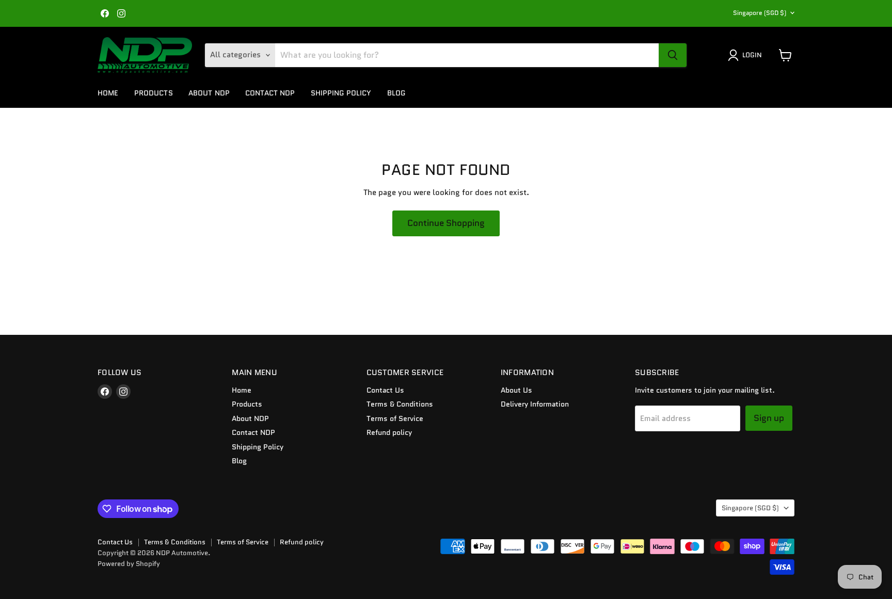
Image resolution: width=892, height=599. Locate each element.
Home (108, 93)
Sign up (769, 418)
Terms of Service (395, 418)
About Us (516, 390)
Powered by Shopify (129, 564)
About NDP (209, 93)
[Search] (673, 55)
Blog (396, 93)
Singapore (759, 12)
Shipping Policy (341, 93)
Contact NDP (270, 93)
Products (153, 93)
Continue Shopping (446, 223)
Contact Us (385, 390)
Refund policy (389, 432)
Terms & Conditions (400, 404)
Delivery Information (535, 404)
